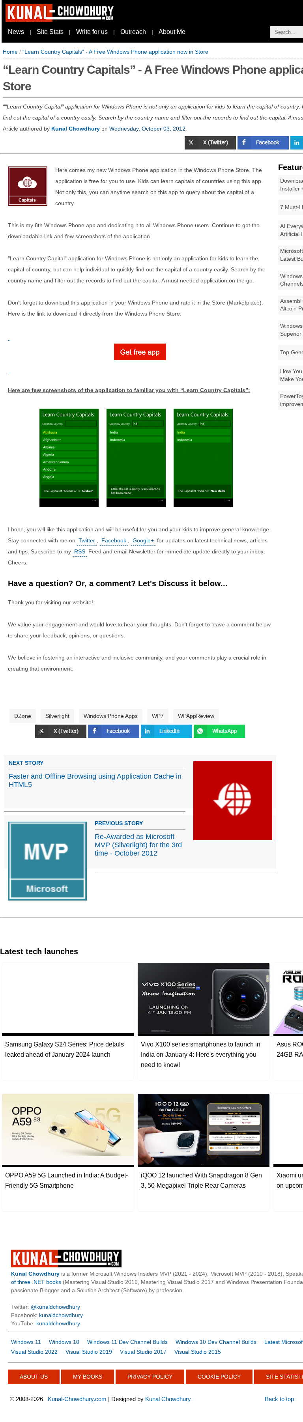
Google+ (143, 540)
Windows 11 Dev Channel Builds (127, 1342)
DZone (22, 716)
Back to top (279, 1399)
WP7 (158, 716)
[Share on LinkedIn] (167, 736)
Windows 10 (64, 1342)
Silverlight (57, 716)
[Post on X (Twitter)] (211, 147)
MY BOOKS (87, 1376)
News (16, 31)
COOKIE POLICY (219, 1376)
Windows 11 (26, 1342)
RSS (79, 551)
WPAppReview (196, 716)
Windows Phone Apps (111, 716)
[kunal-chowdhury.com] (61, 20)
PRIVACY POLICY (149, 1376)
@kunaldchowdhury (55, 1307)
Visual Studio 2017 (143, 1352)
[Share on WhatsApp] (219, 736)
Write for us (92, 31)
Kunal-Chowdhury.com (77, 1399)
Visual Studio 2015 (197, 1352)
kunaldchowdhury (61, 1315)
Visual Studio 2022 (34, 1352)
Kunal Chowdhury (168, 1399)
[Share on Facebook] (264, 147)
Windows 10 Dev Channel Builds (216, 1342)
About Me (172, 31)
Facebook (113, 540)
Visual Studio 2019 (88, 1352)
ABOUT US (34, 1376)
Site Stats (50, 31)
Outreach (133, 31)
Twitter (87, 540)
